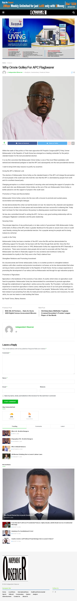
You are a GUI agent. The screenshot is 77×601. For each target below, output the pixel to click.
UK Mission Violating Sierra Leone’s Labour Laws (26, 454)
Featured (42, 72)
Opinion (28, 594)
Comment (6, 353)
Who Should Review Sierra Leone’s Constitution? (19, 515)
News (48, 72)
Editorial (11, 594)
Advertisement (6, 596)
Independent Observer (15, 72)
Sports (4, 594)
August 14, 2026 (9, 517)
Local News (12, 592)
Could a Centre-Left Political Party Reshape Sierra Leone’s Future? (32, 539)
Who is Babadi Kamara (18, 446)
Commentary (35, 72)
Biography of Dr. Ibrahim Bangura (22, 439)
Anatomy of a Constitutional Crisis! (22, 531)
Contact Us (17, 596)
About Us (25, 596)
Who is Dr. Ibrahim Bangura (20, 431)
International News (23, 592)
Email (4, 387)
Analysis (9, 63)
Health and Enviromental (38, 592)
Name (5, 378)
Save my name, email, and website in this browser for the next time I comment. (30, 396)
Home (4, 63)
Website (42, 387)
